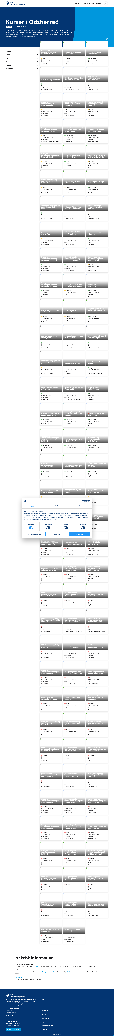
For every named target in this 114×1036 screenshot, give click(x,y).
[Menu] (106, 3)
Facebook (53, 972)
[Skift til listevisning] (107, 39)
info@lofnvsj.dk (14, 1018)
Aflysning (44, 1022)
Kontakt (77, 3)
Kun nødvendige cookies (34, 534)
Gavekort (44, 1029)
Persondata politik (47, 1026)
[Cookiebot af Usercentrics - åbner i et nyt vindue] (83, 501)
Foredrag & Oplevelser (94, 3)
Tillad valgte (57, 534)
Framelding (45, 1018)
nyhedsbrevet (70, 972)
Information (45, 1007)
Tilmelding (45, 1010)
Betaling (44, 1014)
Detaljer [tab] (57, 506)
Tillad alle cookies (79, 534)
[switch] (48, 527)
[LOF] (17, 3)
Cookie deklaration (57, 1034)
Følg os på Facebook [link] (13, 1029)
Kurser (84, 3)
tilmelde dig (37, 966)
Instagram (45, 972)
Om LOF (44, 1003)
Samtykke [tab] (33, 506)
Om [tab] (80, 506)
